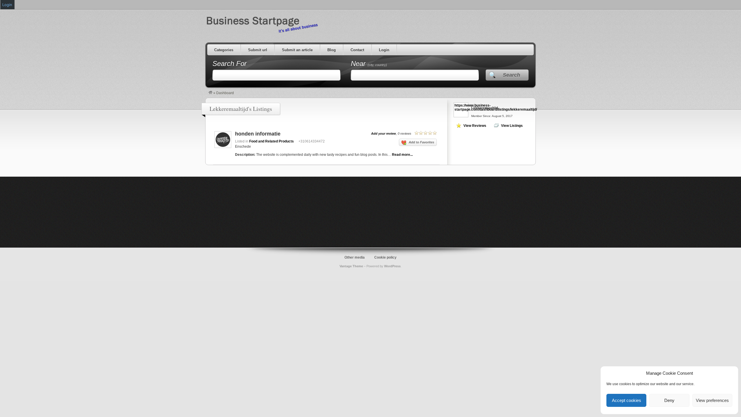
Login (384, 50)
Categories (223, 50)
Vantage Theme (351, 266)
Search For (229, 63)
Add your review (383, 133)
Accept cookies (626, 400)
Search (511, 75)
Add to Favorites (421, 142)
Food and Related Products (271, 141)
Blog (331, 50)
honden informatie (257, 134)
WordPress (392, 266)
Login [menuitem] (7, 4)
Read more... (402, 155)
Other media (354, 257)
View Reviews (474, 126)
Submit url (257, 50)
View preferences (712, 400)
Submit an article (297, 50)
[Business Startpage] (210, 93)
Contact (357, 50)
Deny (669, 400)
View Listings (512, 126)
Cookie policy (385, 257)
